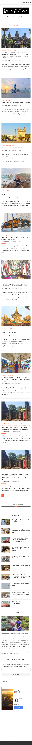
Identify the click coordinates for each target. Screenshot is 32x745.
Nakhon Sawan (23, 423)
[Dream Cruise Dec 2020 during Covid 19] (16, 88)
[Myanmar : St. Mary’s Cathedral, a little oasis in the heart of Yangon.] (16, 269)
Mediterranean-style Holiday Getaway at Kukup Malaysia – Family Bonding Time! (20, 539)
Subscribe (16, 674)
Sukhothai (9, 425)
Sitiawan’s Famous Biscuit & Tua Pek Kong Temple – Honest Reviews (20, 548)
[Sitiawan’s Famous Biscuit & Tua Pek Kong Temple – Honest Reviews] (5, 549)
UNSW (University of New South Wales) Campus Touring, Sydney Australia (21, 594)
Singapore (3, 100)
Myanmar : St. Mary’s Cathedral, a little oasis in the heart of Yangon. (14, 285)
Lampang (16, 423)
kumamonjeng (6, 60)
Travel (15, 50)
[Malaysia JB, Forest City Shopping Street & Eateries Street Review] (5, 559)
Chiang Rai (10, 423)
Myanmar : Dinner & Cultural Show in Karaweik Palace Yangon (15, 332)
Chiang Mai (3, 423)
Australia (3, 190)
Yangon (12, 281)
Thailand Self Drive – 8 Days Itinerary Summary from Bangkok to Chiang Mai (15, 428)
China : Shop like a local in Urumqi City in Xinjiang (21, 602)
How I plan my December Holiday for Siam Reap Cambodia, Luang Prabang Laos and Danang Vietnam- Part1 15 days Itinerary (14, 55)
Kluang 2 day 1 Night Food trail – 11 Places (21, 520)
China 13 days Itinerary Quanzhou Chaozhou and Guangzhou (21, 566)
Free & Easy (3, 50)
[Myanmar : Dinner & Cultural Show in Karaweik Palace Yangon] (16, 316)
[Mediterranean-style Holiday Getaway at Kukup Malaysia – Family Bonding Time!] (5, 540)
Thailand (15, 425)
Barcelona (3, 145)
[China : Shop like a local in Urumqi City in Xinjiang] (5, 604)
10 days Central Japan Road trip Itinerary (20, 584)
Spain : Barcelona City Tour (11, 148)
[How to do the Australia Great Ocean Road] (16, 178)
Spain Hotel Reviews (9, 235)
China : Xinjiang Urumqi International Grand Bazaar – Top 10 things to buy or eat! (21, 576)
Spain (8, 145)
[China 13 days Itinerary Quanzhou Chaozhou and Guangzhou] (5, 568)
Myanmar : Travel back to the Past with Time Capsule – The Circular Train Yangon (15, 379)
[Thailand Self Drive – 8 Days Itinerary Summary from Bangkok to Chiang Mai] (16, 411)
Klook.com (4, 681)
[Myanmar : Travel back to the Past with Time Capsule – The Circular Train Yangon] (16, 363)
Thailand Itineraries (22, 425)
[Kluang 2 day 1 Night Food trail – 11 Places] (5, 522)
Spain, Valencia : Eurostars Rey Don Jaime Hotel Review (14, 238)
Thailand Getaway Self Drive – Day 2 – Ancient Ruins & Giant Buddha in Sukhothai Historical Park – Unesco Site (15, 476)
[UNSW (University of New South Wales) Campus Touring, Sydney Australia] (5, 595)
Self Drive (3, 425)
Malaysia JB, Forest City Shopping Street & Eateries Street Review (21, 557)
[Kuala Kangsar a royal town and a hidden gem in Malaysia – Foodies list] (5, 531)
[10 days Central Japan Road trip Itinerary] (5, 586)
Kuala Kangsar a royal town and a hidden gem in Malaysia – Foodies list (21, 530)
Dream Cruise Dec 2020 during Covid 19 (15, 103)
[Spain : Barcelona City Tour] (16, 133)
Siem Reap (10, 50)
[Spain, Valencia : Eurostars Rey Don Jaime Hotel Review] (16, 222)
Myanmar (3, 281)
